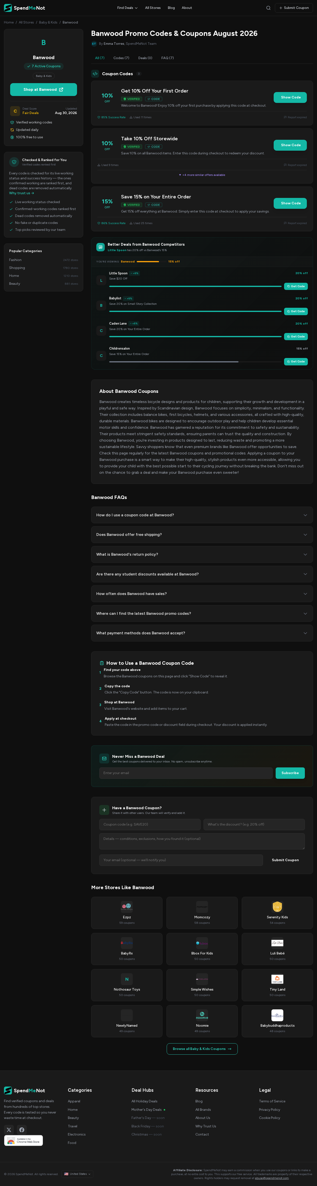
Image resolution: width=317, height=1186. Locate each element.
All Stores (153, 8)
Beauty (73, 1118)
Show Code (291, 97)
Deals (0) (145, 58)
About (187, 8)
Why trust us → (21, 193)
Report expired (297, 117)
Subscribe (290, 773)
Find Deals (125, 8)
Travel (72, 1126)
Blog (171, 8)
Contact (202, 1134)
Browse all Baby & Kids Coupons (199, 1049)
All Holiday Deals (145, 1101)
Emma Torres (114, 44)
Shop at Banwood (40, 89)
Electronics (77, 1134)
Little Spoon (118, 273)
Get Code (298, 286)
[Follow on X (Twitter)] (9, 1130)
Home (9, 22)
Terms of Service (272, 1101)
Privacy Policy (269, 1110)
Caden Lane (118, 323)
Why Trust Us (205, 1126)
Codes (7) (121, 58)
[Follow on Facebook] (22, 1130)
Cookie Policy (269, 1118)
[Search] (268, 7)
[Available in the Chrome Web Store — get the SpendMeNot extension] (31, 1140)
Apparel (74, 1101)
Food (72, 1143)
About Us (202, 1118)
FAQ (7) (167, 58)
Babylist (115, 298)
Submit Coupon (296, 8)
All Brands (203, 1110)
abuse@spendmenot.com (272, 1178)
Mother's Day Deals (147, 1110)
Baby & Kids (48, 22)
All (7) (100, 58)
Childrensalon (119, 348)
